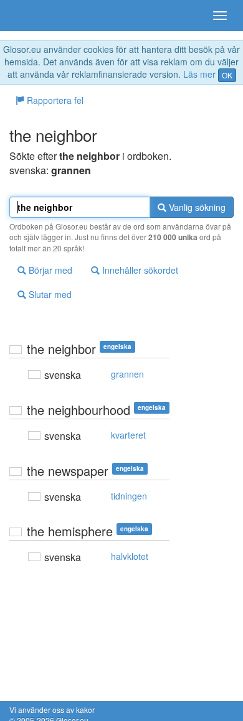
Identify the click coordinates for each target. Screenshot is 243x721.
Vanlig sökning (196, 207)
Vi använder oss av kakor (52, 709)
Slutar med (49, 294)
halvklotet (129, 556)
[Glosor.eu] (31, 15)
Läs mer (199, 74)
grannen (127, 374)
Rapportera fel (53, 100)
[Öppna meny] (220, 15)
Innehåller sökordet (139, 270)
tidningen (129, 496)
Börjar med (49, 270)
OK (227, 75)
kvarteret (128, 435)
